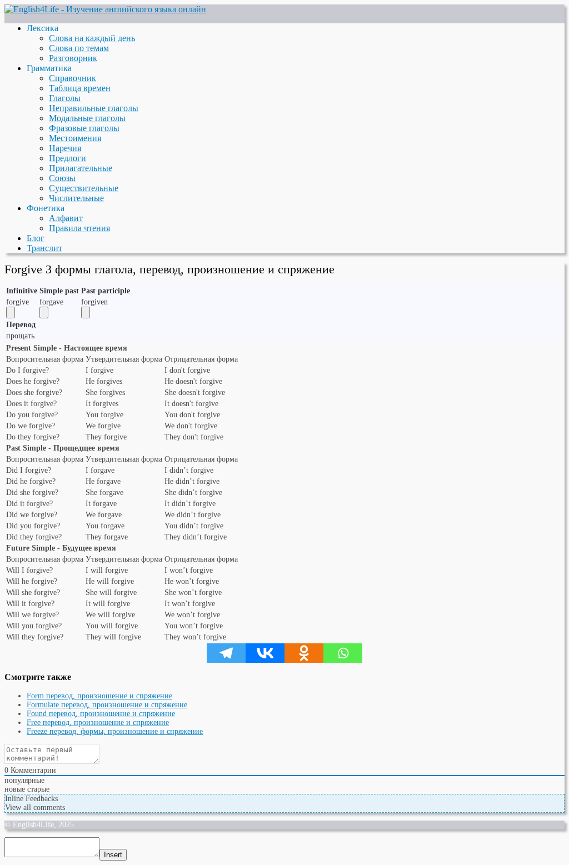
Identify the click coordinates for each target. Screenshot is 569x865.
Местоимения (75, 138)
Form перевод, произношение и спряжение (99, 696)
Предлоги (67, 158)
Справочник (72, 78)
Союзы (62, 178)
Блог (35, 238)
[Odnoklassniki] (303, 653)
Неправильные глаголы (93, 108)
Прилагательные (80, 168)
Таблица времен (80, 88)
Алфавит (66, 218)
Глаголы (65, 98)
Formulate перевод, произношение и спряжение (107, 705)
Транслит (44, 248)
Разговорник (73, 58)
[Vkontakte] (265, 653)
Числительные (76, 198)
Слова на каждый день (92, 38)
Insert (113, 855)
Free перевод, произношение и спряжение (98, 722)
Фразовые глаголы (84, 128)
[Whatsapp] (342, 653)
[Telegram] (226, 653)
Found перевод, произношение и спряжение (101, 713)
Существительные (83, 188)
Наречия (65, 148)
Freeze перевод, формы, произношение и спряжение (115, 731)
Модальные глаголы (87, 118)
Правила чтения (79, 228)
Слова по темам (79, 48)
